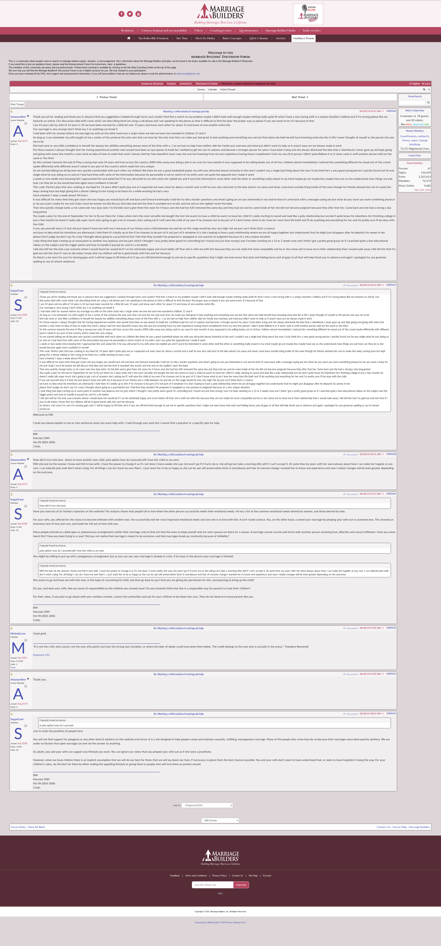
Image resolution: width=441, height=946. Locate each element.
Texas (13, 667)
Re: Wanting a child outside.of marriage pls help (179, 285)
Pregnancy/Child (206, 84)
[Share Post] (383, 111)
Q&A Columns (258, 38)
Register (416, 83)
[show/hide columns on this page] (429, 89)
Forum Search (415, 96)
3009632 (392, 713)
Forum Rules (18, 826)
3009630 (392, 628)
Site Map (253, 875)
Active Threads (227, 89)
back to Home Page (220, 10)
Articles (280, 38)
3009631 (392, 674)
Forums (171, 84)
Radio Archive (312, 30)
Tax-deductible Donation (153, 38)
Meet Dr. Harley (205, 38)
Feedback (175, 875)
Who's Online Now (415, 110)
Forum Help (400, 826)
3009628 (392, 454)
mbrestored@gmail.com (188, 73)
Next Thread (299, 97)
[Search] (424, 89)
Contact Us (384, 826)
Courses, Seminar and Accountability (164, 30)
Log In (427, 83)
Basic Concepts (232, 38)
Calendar (212, 89)
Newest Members (415, 130)
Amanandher (352, 285)
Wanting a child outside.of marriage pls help (186, 111)
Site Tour (182, 38)
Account (267, 875)
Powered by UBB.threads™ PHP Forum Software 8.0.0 (220, 922)
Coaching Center (221, 30)
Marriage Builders (152, 84)
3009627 (392, 285)
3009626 (392, 111)
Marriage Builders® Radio (280, 30)
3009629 (392, 493)
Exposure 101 (41, 654)
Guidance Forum (303, 38)
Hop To (176, 805)
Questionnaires (248, 30)
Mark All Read (36, 826)
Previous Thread (108, 97)
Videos (198, 30)
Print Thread (17, 104)
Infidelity (186, 84)
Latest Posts (415, 155)
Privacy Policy (219, 875)
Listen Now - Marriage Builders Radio (308, 14)
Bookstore (127, 30)
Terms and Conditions (196, 875)
